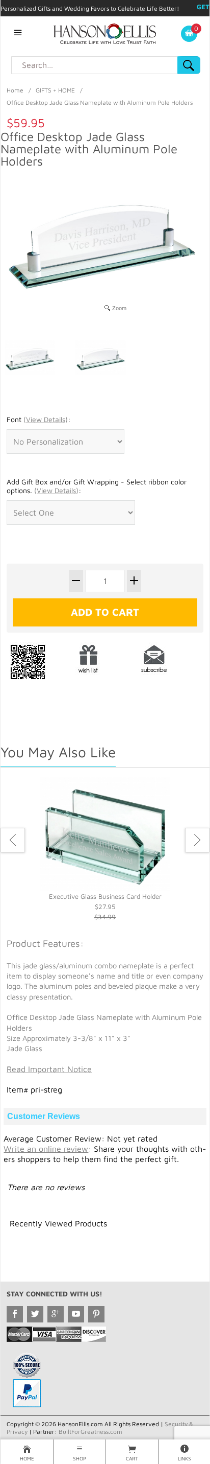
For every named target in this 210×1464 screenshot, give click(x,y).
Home (15, 90)
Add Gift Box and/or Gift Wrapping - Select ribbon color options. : (97, 486)
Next (197, 840)
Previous (13, 840)
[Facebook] (15, 1314)
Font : (38, 419)
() (45, 419)
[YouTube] (76, 1314)
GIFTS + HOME (55, 90)
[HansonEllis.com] (105, 32)
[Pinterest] (96, 1314)
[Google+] (55, 1314)
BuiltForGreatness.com (90, 1431)
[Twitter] (35, 1314)
